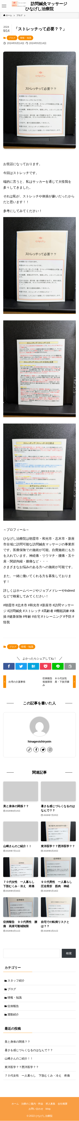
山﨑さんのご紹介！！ (19, 1058)
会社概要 (62, 1103)
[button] (4, 6)
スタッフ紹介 (16, 980)
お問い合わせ (36, 1108)
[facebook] (36, 749)
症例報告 (13, 1006)
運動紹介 (13, 1014)
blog (48, 1108)
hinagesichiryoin (39, 741)
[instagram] (49, 749)
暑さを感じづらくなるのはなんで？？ (29, 1050)
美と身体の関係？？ (17, 1041)
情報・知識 (25, 38)
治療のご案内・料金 (32, 1103)
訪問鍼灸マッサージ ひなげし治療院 (47, 6)
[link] (29, 749)
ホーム (15, 1103)
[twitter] (43, 749)
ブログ (12, 38)
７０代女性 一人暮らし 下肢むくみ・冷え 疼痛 (37, 1075)
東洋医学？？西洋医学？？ (22, 1067)
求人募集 (50, 1103)
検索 (69, 953)
